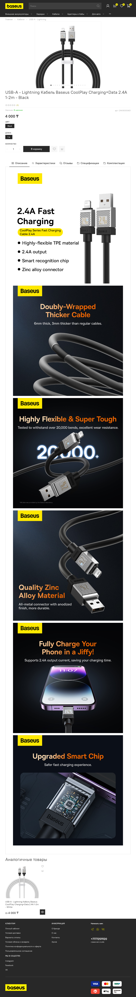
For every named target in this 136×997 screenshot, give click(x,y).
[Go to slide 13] (76, 85)
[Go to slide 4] (57, 85)
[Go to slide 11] (72, 85)
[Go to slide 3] (55, 85)
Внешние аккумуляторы (17, 14)
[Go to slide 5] (59, 85)
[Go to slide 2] (53, 85)
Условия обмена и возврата (17, 942)
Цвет (7, 122)
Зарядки (40, 14)
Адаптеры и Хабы (75, 14)
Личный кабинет (12, 928)
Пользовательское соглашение (18, 951)
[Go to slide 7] (63, 85)
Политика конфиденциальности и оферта (23, 946)
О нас (54, 933)
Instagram (9, 961)
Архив (54, 942)
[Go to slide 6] (61, 85)
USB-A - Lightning (37, 19)
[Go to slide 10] (70, 85)
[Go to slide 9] (68, 85)
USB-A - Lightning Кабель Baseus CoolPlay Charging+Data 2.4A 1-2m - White (22, 904)
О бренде (56, 928)
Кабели (56, 14)
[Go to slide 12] (74, 85)
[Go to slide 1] (51, 85)
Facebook (9, 965)
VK (6, 970)
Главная (9, 19)
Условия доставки (13, 933)
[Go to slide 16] (82, 85)
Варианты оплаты (12, 937)
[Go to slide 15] (80, 85)
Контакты (56, 937)
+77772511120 (99, 939)
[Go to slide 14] (78, 85)
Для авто (96, 14)
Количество (10, 144)
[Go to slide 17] (85, 85)
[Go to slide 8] (65, 85)
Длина (8, 133)
